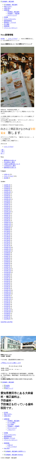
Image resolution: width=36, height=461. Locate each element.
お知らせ (6, 174)
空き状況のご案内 (9, 162)
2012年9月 (7, 313)
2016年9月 (7, 252)
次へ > (2, 153)
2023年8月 (7, 202)
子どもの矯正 (11, 422)
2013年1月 (7, 308)
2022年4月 (7, 217)
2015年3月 (7, 285)
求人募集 (6, 24)
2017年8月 (7, 233)
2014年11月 (7, 292)
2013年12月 (7, 297)
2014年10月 (7, 293)
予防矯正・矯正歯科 (13, 420)
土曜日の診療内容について (12, 164)
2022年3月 (7, 219)
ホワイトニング (12, 428)
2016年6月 (7, 258)
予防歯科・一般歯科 (13, 426)
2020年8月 (7, 229)
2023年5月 (7, 206)
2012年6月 (7, 318)
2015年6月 (7, 279)
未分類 (6, 178)
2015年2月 (7, 286)
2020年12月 (7, 222)
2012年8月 (7, 315)
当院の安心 (7, 8)
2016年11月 (7, 249)
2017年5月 (7, 238)
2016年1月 (7, 267)
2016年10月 (7, 251)
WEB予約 (3, 322)
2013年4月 (7, 304)
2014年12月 (7, 290)
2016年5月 (7, 260)
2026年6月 (7, 186)
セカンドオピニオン (10, 19)
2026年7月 (7, 185)
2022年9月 (7, 213)
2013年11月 (7, 299)
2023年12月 (7, 199)
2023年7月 (7, 204)
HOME (6, 412)
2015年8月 (7, 276)
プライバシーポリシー (10, 28)
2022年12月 (7, 211)
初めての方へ (8, 6)
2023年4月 (7, 208)
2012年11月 (7, 310)
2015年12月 (7, 269)
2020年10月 (7, 226)
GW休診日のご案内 (10, 165)
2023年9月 (7, 201)
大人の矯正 (10, 424)
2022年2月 (7, 220)
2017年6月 (7, 236)
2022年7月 (7, 215)
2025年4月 (7, 194)
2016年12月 (7, 247)
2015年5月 (7, 281)
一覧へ (3, 151)
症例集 (6, 17)
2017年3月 (7, 242)
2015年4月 (7, 283)
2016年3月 (7, 263)
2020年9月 (7, 227)
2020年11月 (7, 224)
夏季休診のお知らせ (10, 160)
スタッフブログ (8, 146)
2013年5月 (7, 302)
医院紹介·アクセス (9, 438)
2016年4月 (7, 261)
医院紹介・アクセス (10, 22)
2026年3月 (7, 190)
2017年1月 (7, 245)
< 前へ (2, 150)
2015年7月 (7, 277)
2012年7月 (7, 317)
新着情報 (6, 26)
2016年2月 (7, 265)
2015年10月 (7, 272)
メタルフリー (11, 429)
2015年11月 (7, 270)
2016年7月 (7, 256)
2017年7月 (7, 235)
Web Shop (7, 448)
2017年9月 (7, 231)
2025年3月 (7, 195)
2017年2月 (7, 244)
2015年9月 (7, 274)
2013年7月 (7, 301)
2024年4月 (7, 197)
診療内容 (6, 10)
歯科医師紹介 (8, 20)
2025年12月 (7, 192)
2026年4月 (7, 188)
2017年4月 (7, 240)
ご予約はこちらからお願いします (11, 363)
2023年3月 (7, 210)
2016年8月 (7, 254)
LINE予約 (9, 322)
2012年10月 (7, 311)
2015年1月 (7, 288)
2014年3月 (7, 295)
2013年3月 (7, 306)
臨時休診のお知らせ (10, 167)
